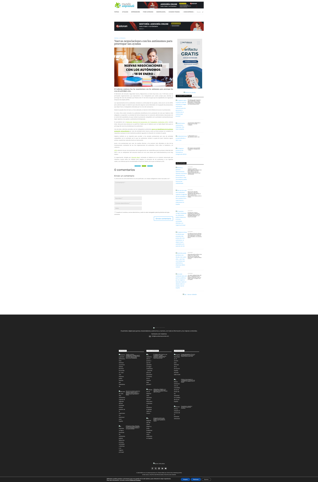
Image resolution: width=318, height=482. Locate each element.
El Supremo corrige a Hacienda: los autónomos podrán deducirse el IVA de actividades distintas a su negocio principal (194, 214)
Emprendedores (135, 11)
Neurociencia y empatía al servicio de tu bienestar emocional (186, 407)
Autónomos (122, 38)
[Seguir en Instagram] (159, 468)
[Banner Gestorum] (170, 8)
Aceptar (185, 479)
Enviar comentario (163, 219)
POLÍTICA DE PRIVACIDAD (156, 474)
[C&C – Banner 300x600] (190, 294)
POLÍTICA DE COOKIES (170, 474)
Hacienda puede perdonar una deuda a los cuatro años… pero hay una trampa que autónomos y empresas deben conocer (195, 256)
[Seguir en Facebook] (152, 468)
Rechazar (196, 479)
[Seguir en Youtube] (165, 468)
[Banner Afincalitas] (159, 463)
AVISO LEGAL (145, 474)
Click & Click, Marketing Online (174, 472)
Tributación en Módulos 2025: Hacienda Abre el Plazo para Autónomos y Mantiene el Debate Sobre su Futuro (160, 391)
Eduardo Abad (135, 157)
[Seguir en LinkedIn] (162, 468)
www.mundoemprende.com (150, 472)
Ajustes (206, 479)
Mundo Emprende (188, 11)
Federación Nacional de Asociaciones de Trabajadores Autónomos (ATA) (147, 122)
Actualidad (125, 11)
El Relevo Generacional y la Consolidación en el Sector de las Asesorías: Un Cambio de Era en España (188, 381)
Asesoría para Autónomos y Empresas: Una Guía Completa (194, 123)
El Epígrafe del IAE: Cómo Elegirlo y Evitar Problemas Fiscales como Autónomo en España (159, 419)
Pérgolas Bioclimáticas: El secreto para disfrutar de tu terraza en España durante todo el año (188, 355)
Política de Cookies (135, 480)
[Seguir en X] (155, 468)
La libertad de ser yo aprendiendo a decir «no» (194, 136)
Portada (116, 11)
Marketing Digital (161, 11)
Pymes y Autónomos (148, 11)
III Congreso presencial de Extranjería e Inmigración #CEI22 (194, 149)
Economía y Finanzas (174, 11)
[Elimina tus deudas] (190, 92)
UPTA (115, 150)
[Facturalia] (189, 88)
